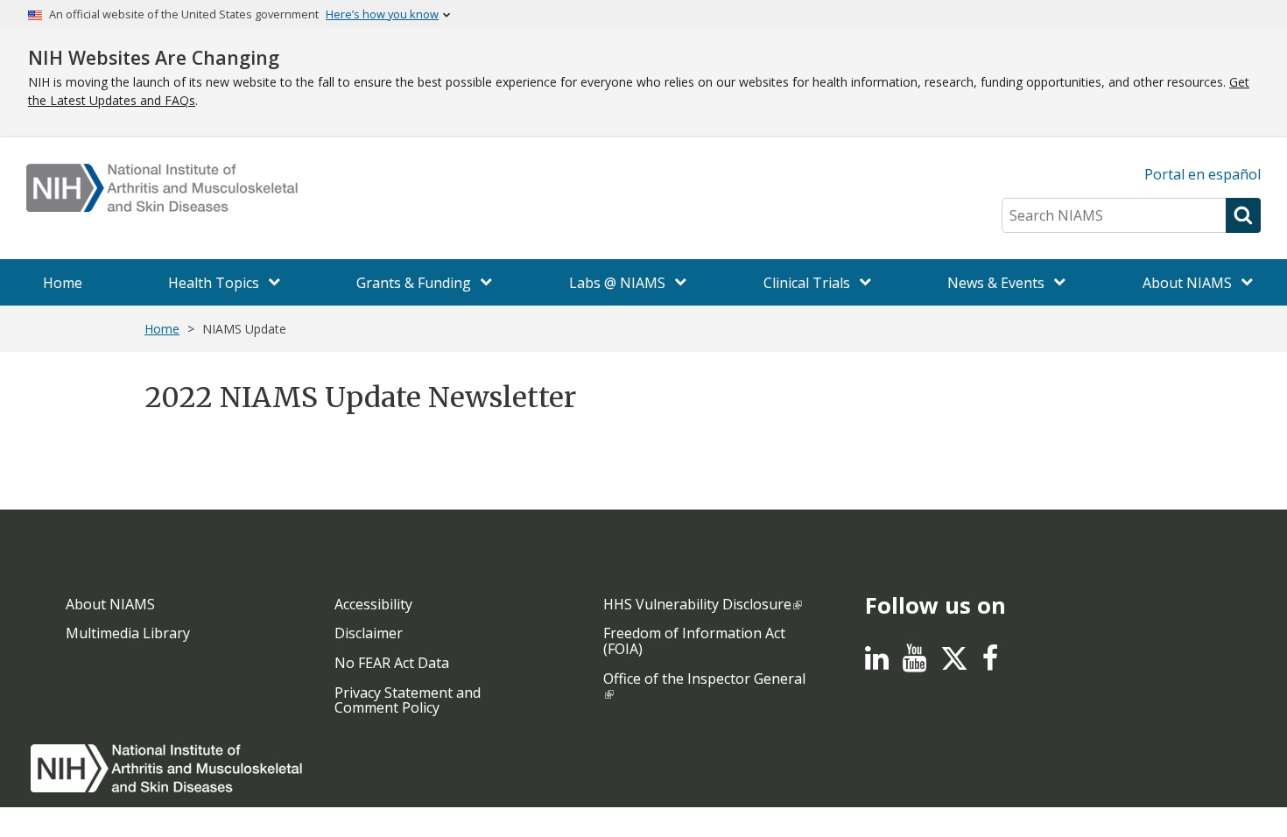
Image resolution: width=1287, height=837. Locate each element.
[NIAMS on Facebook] (990, 662)
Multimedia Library (128, 633)
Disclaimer (368, 633)
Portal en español (1202, 174)
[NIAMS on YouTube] (914, 662)
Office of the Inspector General (704, 678)
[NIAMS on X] (954, 667)
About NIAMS (110, 604)
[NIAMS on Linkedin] (877, 662)
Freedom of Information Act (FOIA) (694, 640)
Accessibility (373, 604)
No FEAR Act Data (391, 662)
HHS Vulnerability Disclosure (697, 604)
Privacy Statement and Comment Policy (407, 700)
